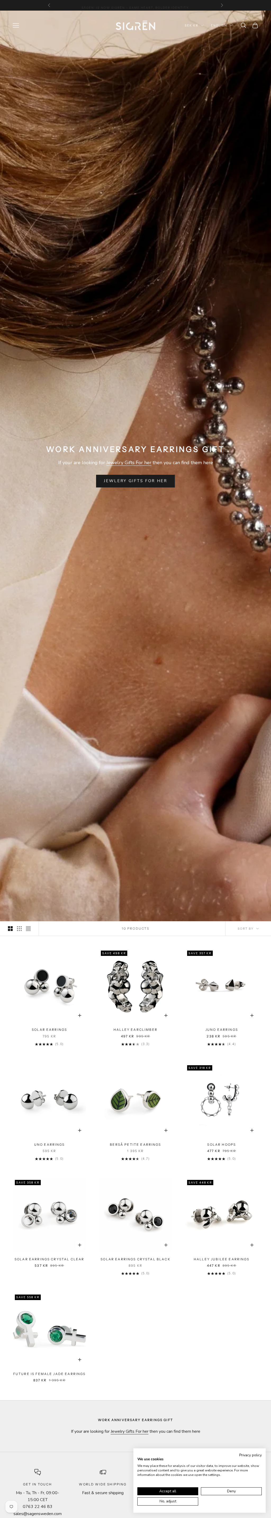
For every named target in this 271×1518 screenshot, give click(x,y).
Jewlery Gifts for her (135, 480)
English (219, 25)
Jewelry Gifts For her (128, 462)
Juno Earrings (221, 1030)
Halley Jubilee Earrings (222, 1259)
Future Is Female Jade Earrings (49, 1374)
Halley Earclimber (135, 1030)
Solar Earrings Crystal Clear (49, 1259)
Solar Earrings (49, 1030)
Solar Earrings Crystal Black (135, 1259)
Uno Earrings (49, 1145)
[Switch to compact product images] (28, 928)
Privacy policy (250, 1455)
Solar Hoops (221, 1145)
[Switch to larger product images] (10, 928)
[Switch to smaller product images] (19, 928)
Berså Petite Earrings (135, 1145)
